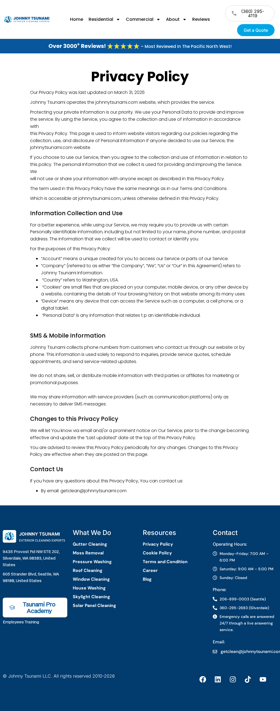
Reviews (201, 19)
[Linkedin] (218, 679)
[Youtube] (263, 679)
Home (76, 19)
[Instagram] (233, 679)
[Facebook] (203, 679)
